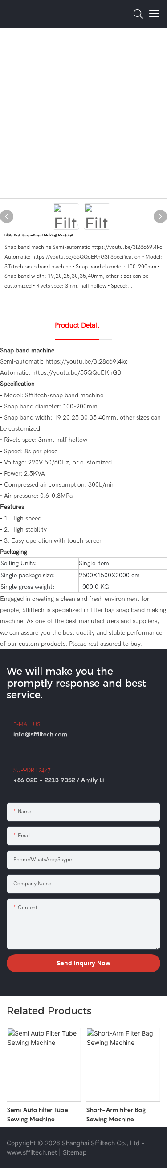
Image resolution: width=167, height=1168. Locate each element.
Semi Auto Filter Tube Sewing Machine (37, 1114)
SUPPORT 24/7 (31, 770)
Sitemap (75, 1152)
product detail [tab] (77, 325)
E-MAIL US (26, 724)
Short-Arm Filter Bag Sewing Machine (116, 1114)
